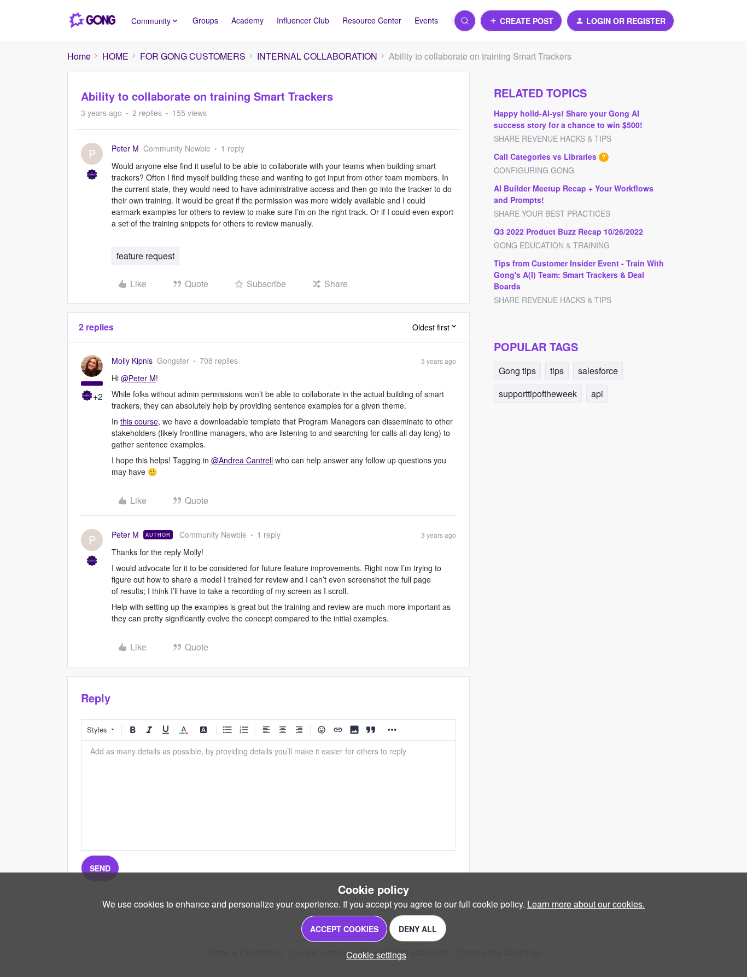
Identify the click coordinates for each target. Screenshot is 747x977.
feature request (145, 255)
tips (557, 370)
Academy (247, 20)
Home (79, 56)
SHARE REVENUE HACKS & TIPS (552, 138)
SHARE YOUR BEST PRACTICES (552, 213)
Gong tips (517, 370)
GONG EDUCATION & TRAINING (552, 245)
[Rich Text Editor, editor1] (268, 795)
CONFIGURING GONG (534, 170)
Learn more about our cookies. (586, 904)
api (597, 393)
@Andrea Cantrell (242, 460)
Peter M (125, 148)
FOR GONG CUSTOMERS (193, 56)
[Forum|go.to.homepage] (92, 21)
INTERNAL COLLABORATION (317, 56)
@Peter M (138, 378)
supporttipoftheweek (538, 393)
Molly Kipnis (132, 360)
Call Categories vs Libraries (545, 156)
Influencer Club (303, 20)
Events (426, 20)
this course (139, 421)
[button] (521, 21)
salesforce (598, 370)
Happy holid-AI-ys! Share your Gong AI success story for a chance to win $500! (568, 119)
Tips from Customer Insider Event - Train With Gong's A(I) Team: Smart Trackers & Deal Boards (579, 275)
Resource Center (371, 20)
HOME (115, 56)
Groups (205, 20)
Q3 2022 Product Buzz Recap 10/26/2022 (568, 231)
